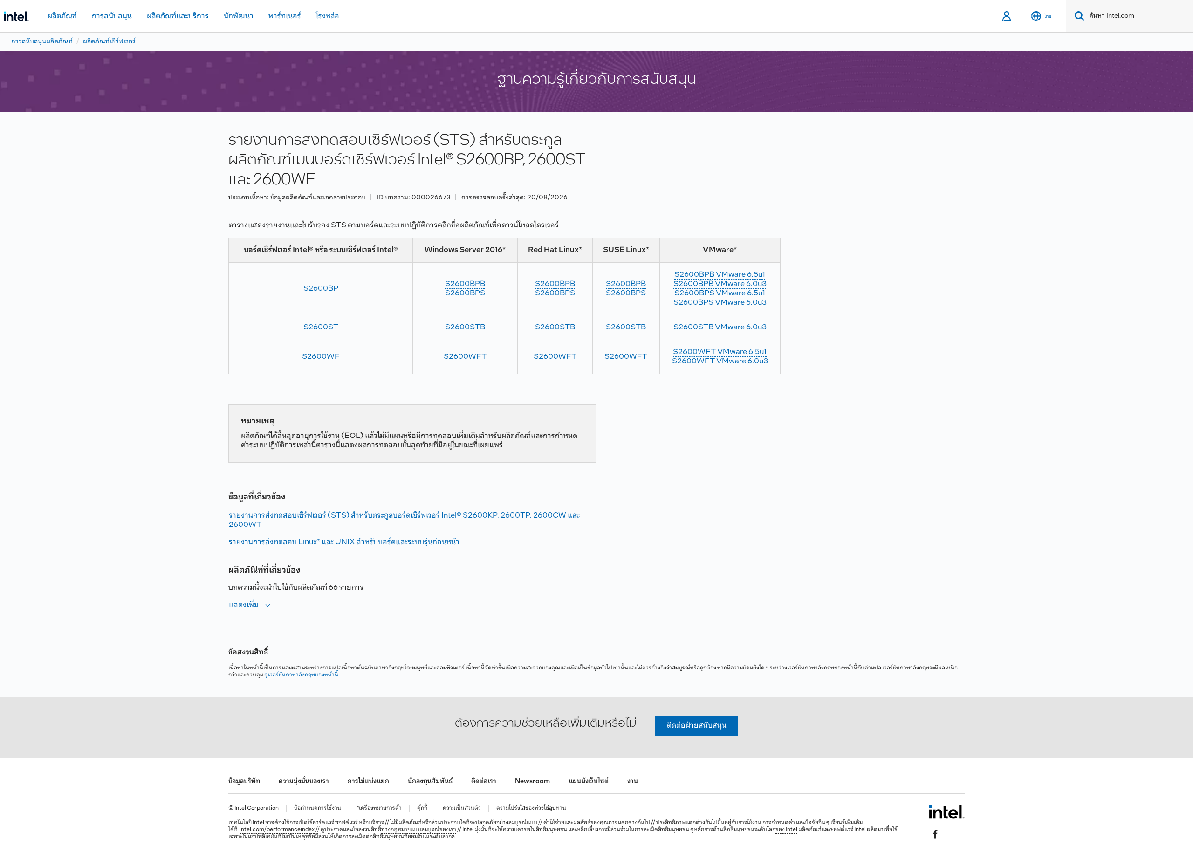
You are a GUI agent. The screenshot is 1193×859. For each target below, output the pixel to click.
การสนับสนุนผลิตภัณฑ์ (42, 42)
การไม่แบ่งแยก (368, 781)
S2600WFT (465, 356)
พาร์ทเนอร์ (284, 16)
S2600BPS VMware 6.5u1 (719, 293)
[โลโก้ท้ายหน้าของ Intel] (947, 812)
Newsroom (532, 781)
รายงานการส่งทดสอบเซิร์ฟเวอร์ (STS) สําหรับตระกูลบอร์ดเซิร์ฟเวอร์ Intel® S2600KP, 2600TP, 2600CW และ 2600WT (404, 520)
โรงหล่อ (327, 16)
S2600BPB (465, 284)
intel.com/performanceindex (277, 830)
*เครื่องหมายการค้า (379, 808)
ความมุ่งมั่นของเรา (304, 781)
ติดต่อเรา (483, 781)
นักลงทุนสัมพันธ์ (430, 781)
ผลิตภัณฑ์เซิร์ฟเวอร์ (109, 42)
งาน (632, 781)
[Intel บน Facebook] (935, 833)
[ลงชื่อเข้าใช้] (1007, 16)
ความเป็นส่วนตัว (462, 808)
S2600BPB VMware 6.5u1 (719, 274)
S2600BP (320, 288)
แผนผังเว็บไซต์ (589, 781)
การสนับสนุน (112, 16)
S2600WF (321, 356)
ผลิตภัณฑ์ (62, 16)
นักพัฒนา (239, 16)
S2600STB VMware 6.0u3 (720, 327)
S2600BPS (465, 293)
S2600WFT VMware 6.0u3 (720, 361)
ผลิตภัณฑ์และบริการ (178, 16)
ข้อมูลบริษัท (244, 781)
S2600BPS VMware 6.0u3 (720, 302)
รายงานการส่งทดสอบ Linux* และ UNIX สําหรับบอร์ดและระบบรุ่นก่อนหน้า (344, 542)
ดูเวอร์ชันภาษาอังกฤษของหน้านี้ (301, 675)
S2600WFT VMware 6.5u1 (720, 352)
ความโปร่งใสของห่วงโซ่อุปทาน (531, 808)
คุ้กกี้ (422, 808)
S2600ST (320, 327)
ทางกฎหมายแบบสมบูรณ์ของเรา (418, 830)
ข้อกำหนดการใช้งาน (317, 808)
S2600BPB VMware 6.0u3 (720, 284)
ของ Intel (786, 830)
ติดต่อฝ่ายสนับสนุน (697, 725)
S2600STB (465, 327)
